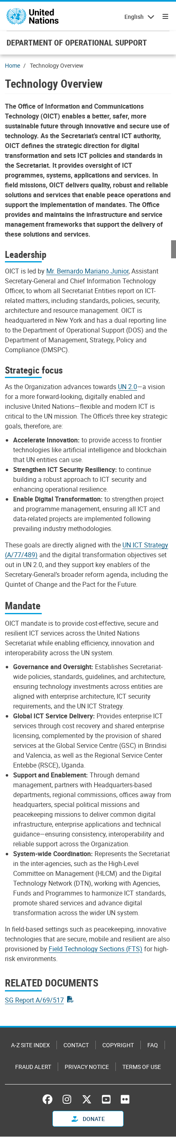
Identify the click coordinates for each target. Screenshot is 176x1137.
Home (12, 65)
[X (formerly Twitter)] (87, 1099)
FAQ (152, 1045)
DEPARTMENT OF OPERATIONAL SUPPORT (77, 42)
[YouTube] (106, 1099)
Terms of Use (141, 1067)
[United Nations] (33, 16)
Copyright (118, 1045)
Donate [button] (93, 1119)
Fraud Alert (33, 1067)
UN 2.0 (127, 386)
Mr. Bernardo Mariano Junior (87, 271)
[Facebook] (49, 1099)
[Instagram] (67, 1099)
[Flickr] (125, 1099)
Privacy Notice (87, 1067)
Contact (76, 1045)
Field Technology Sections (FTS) (95, 948)
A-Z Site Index (30, 1045)
